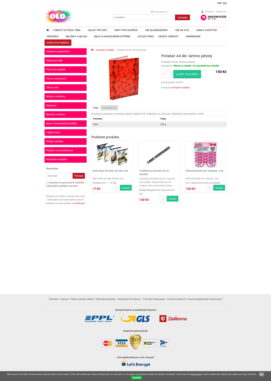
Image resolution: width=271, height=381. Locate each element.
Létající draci (146, 36)
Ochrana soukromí (176, 299)
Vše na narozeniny (156, 30)
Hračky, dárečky (168, 36)
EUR (224, 3)
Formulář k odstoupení (154, 299)
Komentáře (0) (109, 107)
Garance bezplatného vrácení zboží (204, 299)
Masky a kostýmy (207, 30)
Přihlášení (209, 11)
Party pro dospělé (126, 30)
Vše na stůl (182, 30)
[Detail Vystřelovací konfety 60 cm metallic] (158, 154)
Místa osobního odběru (82, 299)
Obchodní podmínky (105, 299)
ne (261, 374)
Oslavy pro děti (97, 30)
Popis (95, 107)
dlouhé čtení (196, 374)
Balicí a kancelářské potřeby (112, 36)
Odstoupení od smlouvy (128, 299)
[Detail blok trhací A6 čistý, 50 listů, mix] (112, 154)
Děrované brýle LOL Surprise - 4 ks (204, 170)
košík (217, 17)
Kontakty (54, 299)
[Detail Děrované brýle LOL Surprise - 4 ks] (205, 154)
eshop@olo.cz (160, 11)
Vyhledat (182, 17)
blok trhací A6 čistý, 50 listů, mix (110, 170)
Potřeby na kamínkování (59, 150)
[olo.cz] (59, 16)
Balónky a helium (76, 36)
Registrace (221, 11)
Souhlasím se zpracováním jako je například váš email (65, 184)
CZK (219, 3)
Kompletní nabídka (58, 42)
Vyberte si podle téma (66, 30)
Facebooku (79, 203)
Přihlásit (78, 176)
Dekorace (52, 36)
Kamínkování (193, 36)
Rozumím (137, 377)
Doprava (65, 299)
